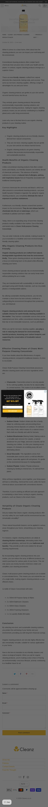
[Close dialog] (45, 391)
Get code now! (12, 411)
